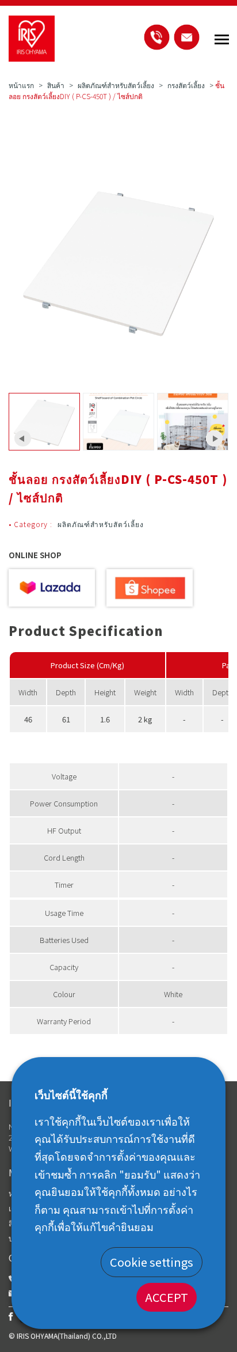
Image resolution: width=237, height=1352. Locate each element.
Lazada (52, 588)
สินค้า (55, 85)
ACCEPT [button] (166, 1297)
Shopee (149, 588)
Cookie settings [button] (151, 1261)
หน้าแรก (21, 85)
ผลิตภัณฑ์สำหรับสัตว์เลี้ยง (116, 85)
